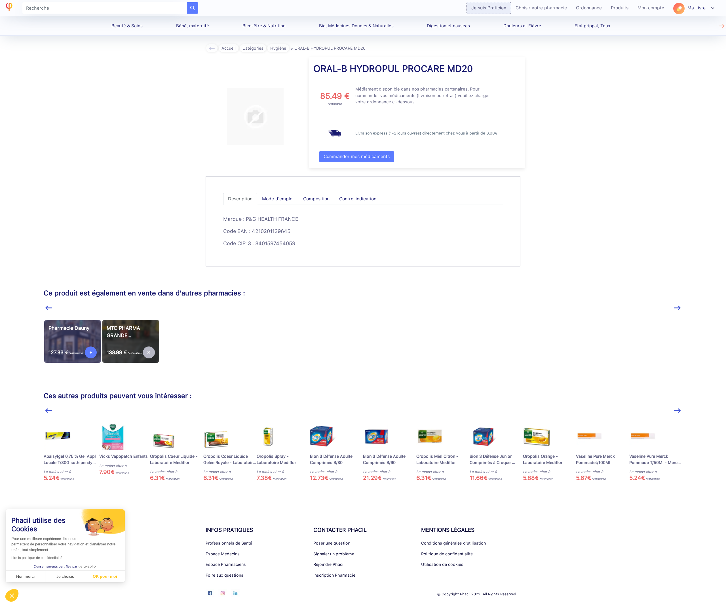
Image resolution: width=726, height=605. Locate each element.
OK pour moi (105, 576)
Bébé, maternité (192, 25)
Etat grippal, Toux (592, 25)
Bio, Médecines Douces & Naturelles (356, 25)
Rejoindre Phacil (329, 564)
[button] (12, 595)
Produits (619, 7)
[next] (677, 308)
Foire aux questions (224, 575)
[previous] (49, 308)
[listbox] (363, 351)
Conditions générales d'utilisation (453, 543)
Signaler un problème (333, 553)
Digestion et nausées (448, 25)
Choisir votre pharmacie (541, 7)
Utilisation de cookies (442, 564)
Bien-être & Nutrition (264, 25)
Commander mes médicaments (357, 156)
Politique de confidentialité (447, 553)
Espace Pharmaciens (226, 564)
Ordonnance (589, 7)
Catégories (252, 48)
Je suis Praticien (488, 7)
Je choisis (65, 576)
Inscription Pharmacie (334, 575)
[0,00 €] (149, 352)
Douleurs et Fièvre (522, 25)
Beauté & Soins (127, 25)
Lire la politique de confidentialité (36, 558)
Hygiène (278, 48)
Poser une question (331, 543)
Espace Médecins (223, 553)
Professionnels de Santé (229, 543)
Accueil (228, 48)
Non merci (25, 576)
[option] (73, 349)
